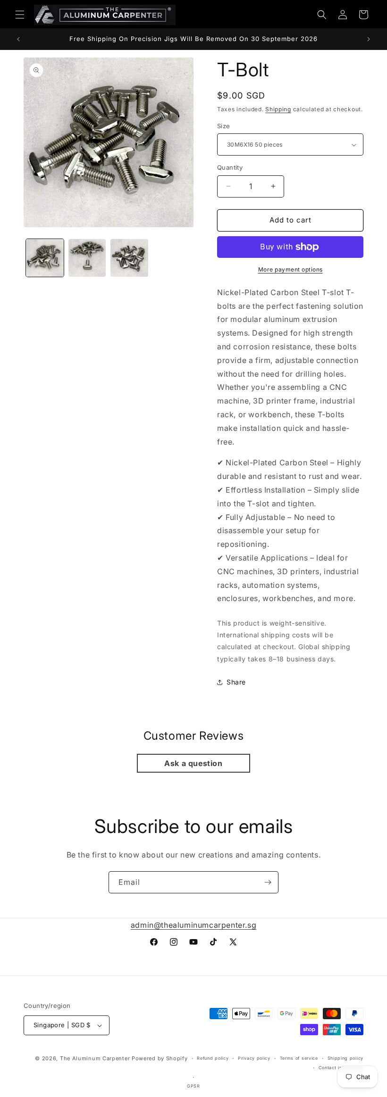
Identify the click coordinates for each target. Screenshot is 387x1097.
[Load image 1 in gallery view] (45, 258)
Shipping (278, 109)
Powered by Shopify (160, 1058)
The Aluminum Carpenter (95, 1058)
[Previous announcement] (18, 39)
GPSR (193, 1086)
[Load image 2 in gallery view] (87, 258)
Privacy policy (254, 1058)
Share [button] (236, 682)
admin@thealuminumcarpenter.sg (193, 925)
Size (223, 126)
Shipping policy (346, 1058)
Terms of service (299, 1058)
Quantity (230, 167)
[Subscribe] (267, 882)
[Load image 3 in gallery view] (129, 258)
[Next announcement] (368, 39)
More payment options (290, 269)
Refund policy (212, 1058)
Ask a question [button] (193, 763)
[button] (19, 14)
